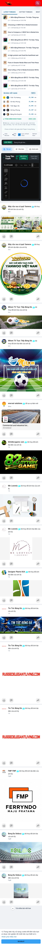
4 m (9, 212)
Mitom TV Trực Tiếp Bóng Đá (20, 307)
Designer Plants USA (16, 572)
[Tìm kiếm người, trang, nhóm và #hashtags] (37, 3)
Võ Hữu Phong (15, 102)
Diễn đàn (15, 134)
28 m (9, 406)
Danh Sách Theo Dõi (34, 157)
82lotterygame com (16, 442)
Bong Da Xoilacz (14, 834)
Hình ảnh (34, 149)
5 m (9, 249)
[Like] (21, 237)
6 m (9, 312)
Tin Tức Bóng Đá (15, 608)
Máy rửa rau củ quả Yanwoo (19, 206)
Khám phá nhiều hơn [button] (9, 937)
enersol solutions (15, 403)
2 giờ (9, 776)
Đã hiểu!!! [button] (21, 941)
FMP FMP (12, 771)
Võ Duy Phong (15, 110)
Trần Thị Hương (15, 97)
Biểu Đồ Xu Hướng (23, 157)
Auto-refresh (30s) (25, 134)
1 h (9, 447)
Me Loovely (13, 486)
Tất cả (8, 149)
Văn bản (21, 149)
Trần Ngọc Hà (14, 106)
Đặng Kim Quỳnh (16, 114)
